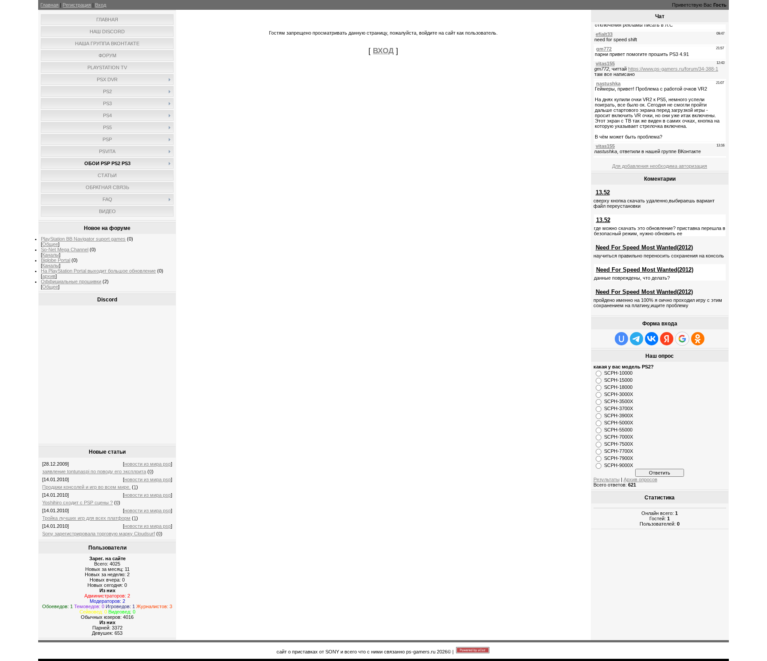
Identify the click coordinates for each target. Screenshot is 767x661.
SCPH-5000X (618, 422)
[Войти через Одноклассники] (697, 338)
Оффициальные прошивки (71, 281)
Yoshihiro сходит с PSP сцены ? (77, 502)
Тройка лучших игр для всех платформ (86, 518)
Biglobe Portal (55, 260)
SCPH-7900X (618, 458)
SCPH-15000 (618, 380)
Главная (49, 5)
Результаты (606, 479)
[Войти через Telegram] (636, 338)
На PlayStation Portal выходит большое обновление (98, 270)
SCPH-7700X (618, 451)
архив (48, 276)
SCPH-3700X (618, 408)
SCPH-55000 (618, 429)
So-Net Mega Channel (64, 249)
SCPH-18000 (618, 387)
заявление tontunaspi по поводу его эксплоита (94, 471)
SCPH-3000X (618, 394)
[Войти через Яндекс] (666, 338)
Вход (100, 5)
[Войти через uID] (621, 338)
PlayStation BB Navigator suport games (83, 238)
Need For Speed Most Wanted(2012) (644, 247)
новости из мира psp (147, 464)
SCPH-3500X (618, 401)
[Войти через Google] (682, 339)
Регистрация (77, 5)
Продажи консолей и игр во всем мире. (86, 487)
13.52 (603, 192)
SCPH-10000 (618, 373)
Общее (50, 244)
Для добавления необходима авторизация (659, 166)
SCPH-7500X (618, 444)
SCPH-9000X (618, 465)
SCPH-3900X (618, 415)
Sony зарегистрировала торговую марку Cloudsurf (98, 533)
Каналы (50, 254)
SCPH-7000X (618, 436)
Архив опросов (640, 479)
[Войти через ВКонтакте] (651, 338)
